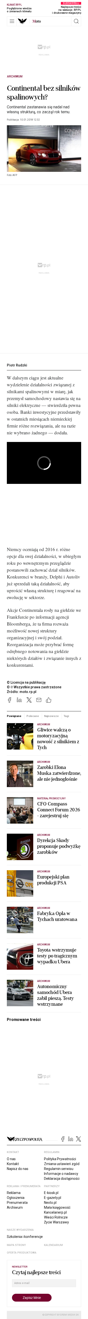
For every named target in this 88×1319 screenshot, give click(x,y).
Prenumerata (17, 1203)
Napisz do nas (17, 1169)
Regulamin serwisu (58, 1169)
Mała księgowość (57, 1207)
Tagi (66, 716)
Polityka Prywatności (60, 1159)
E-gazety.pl (52, 1198)
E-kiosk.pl (51, 1193)
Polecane (32, 716)
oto (37, 21)
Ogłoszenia (15, 1198)
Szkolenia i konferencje (25, 1237)
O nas (11, 1159)
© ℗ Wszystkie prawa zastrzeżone (34, 687)
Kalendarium (53, 1245)
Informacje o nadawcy (61, 1174)
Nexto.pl (50, 1203)
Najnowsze (51, 716)
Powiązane (14, 716)
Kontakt (13, 1164)
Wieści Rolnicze (56, 1217)
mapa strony (16, 1245)
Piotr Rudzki (17, 365)
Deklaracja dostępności (61, 1179)
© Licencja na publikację (26, 682)
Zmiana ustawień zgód (61, 1164)
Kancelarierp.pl (55, 1212)
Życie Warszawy (56, 1222)
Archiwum (14, 76)
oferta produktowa (21, 1252)
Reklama (14, 1193)
